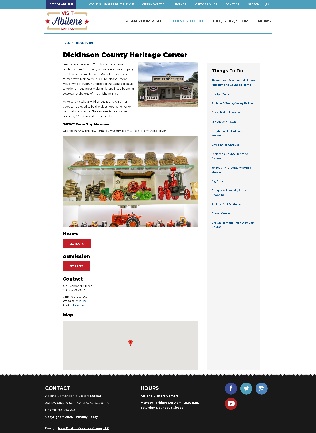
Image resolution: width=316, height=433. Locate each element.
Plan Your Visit (143, 21)
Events (180, 4)
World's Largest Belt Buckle (111, 4)
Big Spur (217, 181)
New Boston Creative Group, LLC (83, 428)
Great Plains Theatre (226, 112)
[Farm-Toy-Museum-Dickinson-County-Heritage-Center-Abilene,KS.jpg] (130, 181)
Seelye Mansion (222, 94)
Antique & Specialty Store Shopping (229, 192)
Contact (232, 4)
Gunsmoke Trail (154, 4)
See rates (76, 266)
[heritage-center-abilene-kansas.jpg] (168, 84)
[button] (130, 343)
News (264, 21)
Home (66, 43)
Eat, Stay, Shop (230, 21)
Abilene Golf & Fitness (226, 204)
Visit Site (81, 301)
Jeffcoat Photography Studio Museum (231, 169)
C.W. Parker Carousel (226, 144)
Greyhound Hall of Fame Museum (228, 133)
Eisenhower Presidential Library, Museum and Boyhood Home (233, 82)
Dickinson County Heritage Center (230, 156)
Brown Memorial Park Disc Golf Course (233, 225)
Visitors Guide (206, 4)
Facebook (79, 305)
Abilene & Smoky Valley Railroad (233, 103)
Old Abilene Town (224, 122)
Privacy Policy (87, 417)
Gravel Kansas (221, 213)
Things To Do (187, 21)
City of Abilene (61, 4)
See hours (77, 243)
